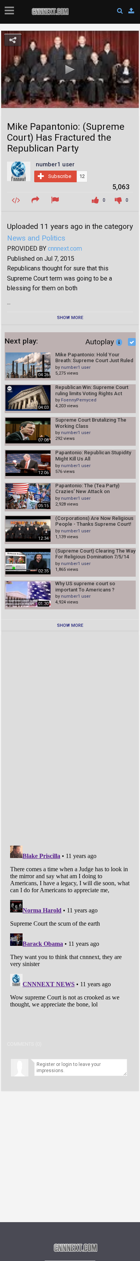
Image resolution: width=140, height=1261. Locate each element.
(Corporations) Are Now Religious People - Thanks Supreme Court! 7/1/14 (94, 521)
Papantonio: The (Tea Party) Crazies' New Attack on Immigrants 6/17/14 (87, 489)
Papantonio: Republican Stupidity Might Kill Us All (93, 456)
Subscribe (59, 176)
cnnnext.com (65, 248)
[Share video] (36, 200)
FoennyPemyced (78, 400)
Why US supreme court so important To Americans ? (85, 587)
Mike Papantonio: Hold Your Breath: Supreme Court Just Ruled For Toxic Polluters (94, 358)
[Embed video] (16, 200)
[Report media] (56, 200)
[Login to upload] (131, 11)
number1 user (76, 367)
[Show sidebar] (11, 8)
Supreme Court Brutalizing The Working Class (90, 423)
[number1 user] (18, 171)
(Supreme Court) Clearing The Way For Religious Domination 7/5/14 (95, 554)
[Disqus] (70, 737)
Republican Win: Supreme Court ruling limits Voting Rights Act (91, 390)
